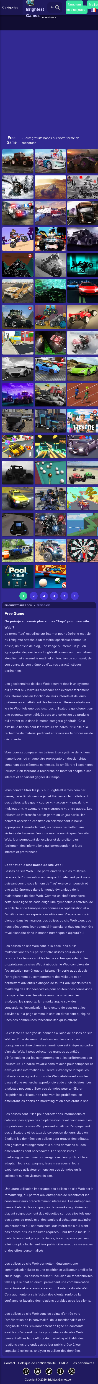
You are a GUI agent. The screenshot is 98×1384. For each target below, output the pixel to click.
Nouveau (74, 4)
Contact (9, 1363)
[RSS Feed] (72, 1371)
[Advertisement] (49, 25)
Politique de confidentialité (37, 1363)
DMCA (63, 1363)
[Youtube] (38, 1371)
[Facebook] (60, 1371)
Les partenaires (83, 1363)
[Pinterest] (26, 1371)
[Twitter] (49, 1371)
